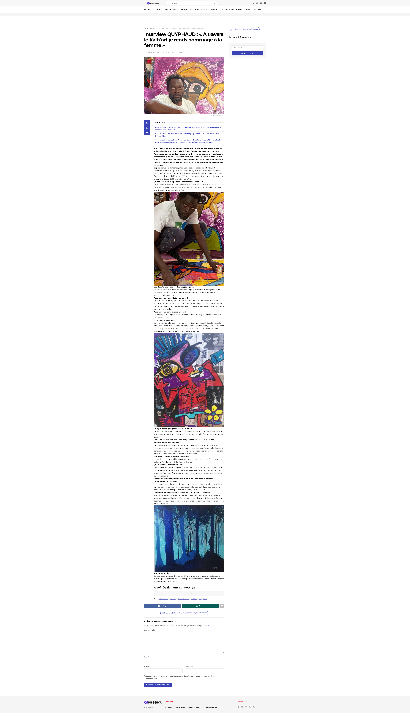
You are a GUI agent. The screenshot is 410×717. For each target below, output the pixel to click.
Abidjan (205, 9)
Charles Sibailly (153, 52)
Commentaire (150, 630)
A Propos (168, 707)
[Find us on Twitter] (253, 3)
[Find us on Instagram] (257, 3)
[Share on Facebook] (147, 122)
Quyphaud (203, 599)
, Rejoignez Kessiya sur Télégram (184, 613)
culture (173, 599)
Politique (194, 9)
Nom (146, 657)
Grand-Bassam (183, 599)
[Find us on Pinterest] (261, 3)
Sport (184, 9)
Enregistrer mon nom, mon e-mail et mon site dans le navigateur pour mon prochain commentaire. (180, 677)
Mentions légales (194, 707)
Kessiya (151, 707)
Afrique (215, 9)
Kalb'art (194, 599)
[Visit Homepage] (153, 3)
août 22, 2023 (166, 52)
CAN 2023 (257, 9)
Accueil (147, 9)
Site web (189, 667)
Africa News (180, 707)
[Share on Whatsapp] (147, 127)
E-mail (147, 667)
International (243, 9)
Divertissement (171, 9)
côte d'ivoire (163, 599)
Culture (158, 9)
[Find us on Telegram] (265, 3)
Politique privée (211, 707)
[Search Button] (215, 3)
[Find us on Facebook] (249, 3)
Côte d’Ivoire (227, 9)
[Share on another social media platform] (147, 132)
